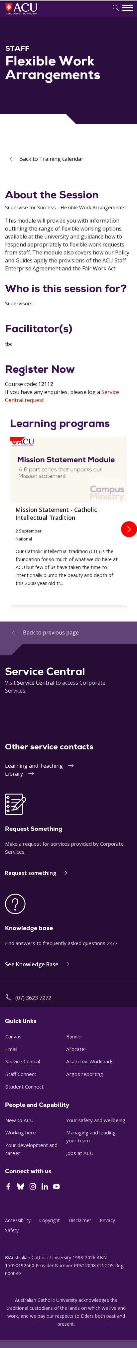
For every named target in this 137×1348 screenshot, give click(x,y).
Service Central (35, 682)
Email (11, 1049)
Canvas (13, 1036)
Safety (12, 1230)
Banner (74, 1036)
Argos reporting (84, 1074)
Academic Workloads (90, 1061)
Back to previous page (51, 632)
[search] (116, 8)
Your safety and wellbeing (95, 1120)
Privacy (107, 1220)
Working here (20, 1132)
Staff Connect (20, 1074)
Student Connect (24, 1086)
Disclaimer (79, 1220)
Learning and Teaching (34, 765)
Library (14, 773)
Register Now (40, 369)
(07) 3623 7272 (33, 998)
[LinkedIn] (45, 1187)
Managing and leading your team (91, 1136)
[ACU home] (30, 15)
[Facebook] (8, 1187)
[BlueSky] (20, 1187)
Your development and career (31, 1149)
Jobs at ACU (79, 1153)
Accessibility (18, 1220)
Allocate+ (76, 1049)
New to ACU (19, 1120)
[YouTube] (56, 1187)
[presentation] (129, 529)
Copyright (49, 1220)
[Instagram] (33, 1187)
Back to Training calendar (51, 158)
